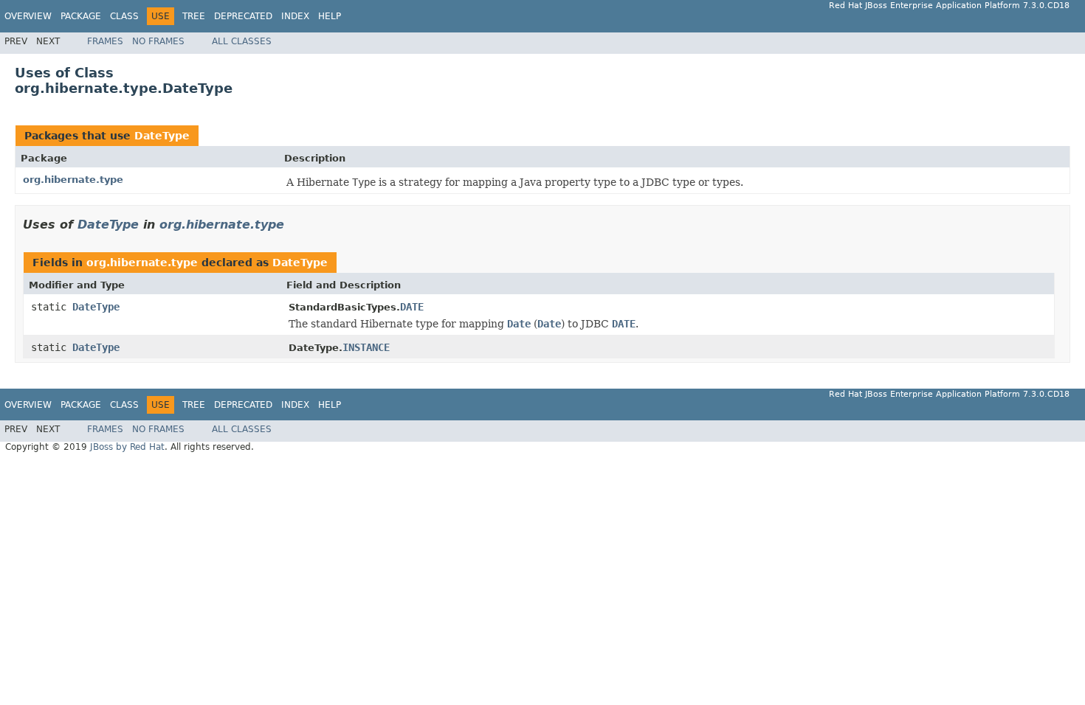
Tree (193, 16)
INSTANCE (366, 347)
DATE (412, 307)
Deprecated (243, 16)
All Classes (242, 41)
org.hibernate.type (73, 179)
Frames (105, 41)
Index (295, 16)
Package (81, 16)
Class (124, 16)
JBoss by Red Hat (127, 447)
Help (329, 16)
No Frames (158, 41)
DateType (162, 136)
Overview (28, 16)
